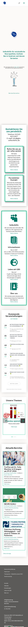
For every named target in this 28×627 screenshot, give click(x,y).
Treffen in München (17, 344)
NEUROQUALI (10, 504)
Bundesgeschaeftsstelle (10, 473)
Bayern (6, 474)
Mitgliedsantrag (8, 599)
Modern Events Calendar (16, 389)
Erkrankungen (7, 588)
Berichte (10, 474)
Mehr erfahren (14, 233)
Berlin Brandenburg (13, 507)
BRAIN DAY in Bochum (17, 372)
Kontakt (6, 583)
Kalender (6, 585)
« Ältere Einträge (7, 553)
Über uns (6, 592)
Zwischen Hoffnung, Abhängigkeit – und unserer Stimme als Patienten (12, 532)
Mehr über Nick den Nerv (14, 93)
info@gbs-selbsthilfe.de (14, 139)
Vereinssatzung (8, 576)
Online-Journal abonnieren (11, 601)
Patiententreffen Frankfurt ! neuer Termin (16, 336)
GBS (15, 67)
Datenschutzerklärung (9, 569)
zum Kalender (14, 318)
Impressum (7, 571)
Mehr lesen (14, 426)
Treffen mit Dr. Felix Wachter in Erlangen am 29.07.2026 (12, 469)
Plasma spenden (14, 421)
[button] (5, 420)
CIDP (18, 67)
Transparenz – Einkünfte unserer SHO (13, 574)
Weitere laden (14, 383)
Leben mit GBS (7, 590)
